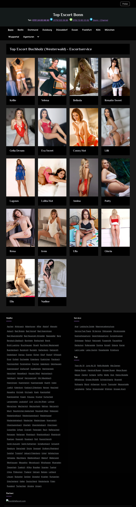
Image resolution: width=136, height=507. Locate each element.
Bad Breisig (20, 331)
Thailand (27, 472)
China (9, 472)
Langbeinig (79, 389)
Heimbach (11, 378)
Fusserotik (106, 340)
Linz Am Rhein (40, 401)
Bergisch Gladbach (15, 340)
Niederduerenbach (30, 416)
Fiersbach (55, 359)
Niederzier (28, 420)
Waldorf (44, 458)
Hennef (20, 378)
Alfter (39, 326)
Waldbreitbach (33, 458)
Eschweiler (24, 359)
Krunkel (39, 397)
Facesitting (117, 340)
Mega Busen (121, 370)
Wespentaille (123, 384)
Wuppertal (13, 36)
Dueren (29, 354)
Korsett (107, 345)
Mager (77, 375)
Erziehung (114, 350)
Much (9, 411)
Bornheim (29, 340)
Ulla (75, 251)
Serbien (27, 476)
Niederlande (43, 481)
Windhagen (46, 462)
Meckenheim (34, 406)
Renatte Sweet (113, 100)
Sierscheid (20, 448)
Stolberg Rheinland (50, 448)
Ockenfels (11, 430)
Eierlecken (79, 345)
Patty (108, 200)
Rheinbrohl (55, 434)
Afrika (29, 467)
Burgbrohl (24, 350)
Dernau (21, 354)
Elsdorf (49, 354)
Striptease (79, 340)
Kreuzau (30, 397)
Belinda (77, 100)
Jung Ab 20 (91, 365)
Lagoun (14, 200)
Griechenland (12, 481)
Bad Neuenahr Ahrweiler (34, 336)
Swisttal (10, 453)
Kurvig (104, 384)
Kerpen (46, 387)
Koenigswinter (13, 397)
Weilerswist (54, 458)
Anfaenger (95, 384)
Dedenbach (12, 354)
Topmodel (112, 384)
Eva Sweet (47, 150)
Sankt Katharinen (28, 444)
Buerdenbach (13, 350)
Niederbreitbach (14, 416)
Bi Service (96, 331)
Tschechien (21, 486)
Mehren (45, 406)
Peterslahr (37, 430)
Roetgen (10, 439)
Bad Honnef (31, 331)
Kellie (13, 100)
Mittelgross (79, 379)
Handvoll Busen (94, 370)
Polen (52, 481)
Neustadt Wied (41, 411)
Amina (77, 200)
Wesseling (23, 462)
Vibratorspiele (119, 331)
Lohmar (51, 401)
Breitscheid (39, 340)
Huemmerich (24, 383)
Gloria (108, 251)
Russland (11, 486)
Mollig (106, 375)
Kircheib (19, 392)
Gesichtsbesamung (100, 336)
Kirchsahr (29, 392)
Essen (75, 29)
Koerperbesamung (83, 336)
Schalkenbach (44, 444)
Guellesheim (36, 369)
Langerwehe (12, 401)
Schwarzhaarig (106, 379)
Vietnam (36, 472)
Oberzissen (52, 425)
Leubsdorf (23, 401)
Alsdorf (46, 326)
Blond (86, 384)
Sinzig (29, 448)
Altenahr (53, 326)
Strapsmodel (98, 389)
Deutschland (31, 481)
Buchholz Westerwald (49, 345)
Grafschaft (24, 369)
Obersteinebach (39, 425)
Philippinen (18, 472)
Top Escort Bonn (68, 14)
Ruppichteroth (45, 439)
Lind (31, 401)
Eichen (36, 354)
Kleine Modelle (122, 375)
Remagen (11, 434)
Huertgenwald (37, 383)
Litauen (10, 476)
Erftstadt (57, 354)
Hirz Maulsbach (44, 378)
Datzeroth (54, 350)
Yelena (45, 100)
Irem (44, 251)
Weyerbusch (34, 462)
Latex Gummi (91, 350)
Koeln (36, 392)
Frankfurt (87, 29)
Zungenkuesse (116, 336)
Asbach (10, 331)
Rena (13, 251)
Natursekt (96, 340)
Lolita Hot (47, 200)
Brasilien (36, 467)
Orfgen (20, 430)
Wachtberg (21, 458)
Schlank (92, 375)
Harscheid (11, 373)
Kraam (23, 397)
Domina (99, 345)
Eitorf (43, 354)
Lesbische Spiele (87, 326)
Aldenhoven (30, 326)
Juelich (10, 387)
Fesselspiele (104, 350)
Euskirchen (45, 359)
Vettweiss (11, 458)
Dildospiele (107, 331)
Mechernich (23, 406)
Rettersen (20, 434)
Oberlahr (27, 425)
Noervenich (52, 420)
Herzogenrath (31, 378)
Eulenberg (34, 359)
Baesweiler (51, 336)
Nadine (45, 301)
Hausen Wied (34, 373)
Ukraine (30, 486)
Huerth (47, 383)
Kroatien (44, 476)
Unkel (44, 453)
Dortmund (33, 29)
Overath (27, 430)
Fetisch (88, 340)
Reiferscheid (54, 430)
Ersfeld (16, 359)
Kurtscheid (48, 397)
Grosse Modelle (92, 379)
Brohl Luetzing (13, 345)
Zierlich (85, 375)
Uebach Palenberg (32, 453)
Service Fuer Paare (83, 331)
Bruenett (118, 379)
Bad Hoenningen (44, 331)
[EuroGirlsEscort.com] (16, 501)
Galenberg (44, 364)
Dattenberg (43, 350)
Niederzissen (39, 420)
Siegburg (11, 448)
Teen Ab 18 (79, 365)
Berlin (21, 29)
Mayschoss (12, 406)
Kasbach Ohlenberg (33, 387)
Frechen (35, 364)
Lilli (107, 150)
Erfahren (108, 389)
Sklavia (115, 345)
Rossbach (29, 439)
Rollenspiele (90, 345)
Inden (54, 383)
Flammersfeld (13, 364)
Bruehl (36, 345)
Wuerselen (56, 462)
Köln (98, 29)
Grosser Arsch (120, 389)
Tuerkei (53, 467)
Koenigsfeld (45, 392)
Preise (125, 4)
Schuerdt (55, 444)
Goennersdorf (13, 369)
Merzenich (54, 406)
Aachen (10, 326)
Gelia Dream (17, 150)
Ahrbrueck (19, 326)
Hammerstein (48, 369)
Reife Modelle (103, 365)
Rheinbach (30, 434)
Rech (45, 430)
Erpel (9, 359)
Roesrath (19, 439)
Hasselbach (22, 373)
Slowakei (36, 476)
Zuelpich (21, 467)
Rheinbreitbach (43, 434)
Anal (76, 326)
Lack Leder (79, 350)
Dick (112, 375)
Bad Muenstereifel (15, 336)
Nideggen (54, 411)
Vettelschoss (53, 453)
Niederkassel (45, 416)
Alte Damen (115, 365)
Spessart (37, 448)
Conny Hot (79, 150)
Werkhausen (12, 462)
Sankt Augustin (13, 444)
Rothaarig (79, 384)
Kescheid (54, 387)
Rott (36, 439)
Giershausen (56, 364)
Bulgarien (19, 476)
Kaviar (122, 345)
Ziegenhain (11, 467)
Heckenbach (46, 373)
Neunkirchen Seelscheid (23, 411)
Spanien (44, 467)
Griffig (100, 375)
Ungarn (38, 486)
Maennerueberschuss (105, 326)
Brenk (47, 340)
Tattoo (88, 389)
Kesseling (11, 392)
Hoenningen (12, 383)
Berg (59, 336)
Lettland (52, 472)
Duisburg (47, 29)
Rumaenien (54, 476)
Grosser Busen (108, 370)
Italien (22, 481)
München (109, 29)
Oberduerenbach (14, 425)
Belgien (44, 472)
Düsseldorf (61, 29)
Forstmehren (25, 364)
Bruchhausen (26, 345)
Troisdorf (19, 453)
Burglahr (33, 350)
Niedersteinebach (14, 420)
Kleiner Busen (80, 370)
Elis (12, 301)
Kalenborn (18, 387)
